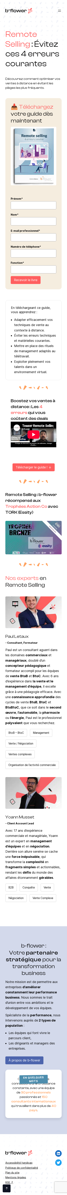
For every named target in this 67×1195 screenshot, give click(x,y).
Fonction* (17, 262)
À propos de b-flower (24, 1060)
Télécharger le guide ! (32, 467)
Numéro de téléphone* (26, 246)
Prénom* (17, 198)
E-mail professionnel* (25, 230)
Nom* (14, 214)
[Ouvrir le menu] (59, 11)
